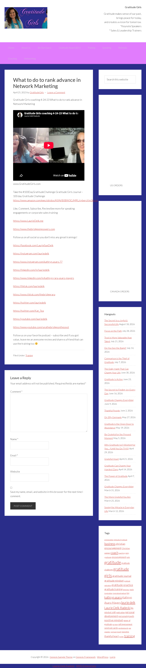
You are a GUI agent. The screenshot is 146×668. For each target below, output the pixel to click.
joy (128, 593)
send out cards (111, 628)
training (129, 636)
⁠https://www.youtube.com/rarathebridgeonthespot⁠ (41, 327)
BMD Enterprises (86, 665)
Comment (16, 391)
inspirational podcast (119, 593)
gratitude (112, 562)
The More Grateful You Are (117, 497)
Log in (112, 657)
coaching (122, 553)
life (132, 608)
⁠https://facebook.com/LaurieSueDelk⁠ (33, 245)
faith (128, 557)
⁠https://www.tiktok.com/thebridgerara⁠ (34, 294)
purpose (115, 624)
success (125, 631)
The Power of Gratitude (115, 476)
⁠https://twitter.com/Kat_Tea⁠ (28, 310)
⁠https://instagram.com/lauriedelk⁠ (31, 253)
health (132, 589)
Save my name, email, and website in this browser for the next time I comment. (46, 494)
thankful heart (111, 636)
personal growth (126, 616)
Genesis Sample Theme (61, 657)
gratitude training (113, 589)
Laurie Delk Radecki (117, 608)
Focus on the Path (113, 330)
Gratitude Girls (26, 18)
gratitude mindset (114, 580)
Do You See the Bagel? (115, 348)
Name (14, 439)
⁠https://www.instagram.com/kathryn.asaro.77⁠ (37, 261)
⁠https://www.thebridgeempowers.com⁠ (34, 229)
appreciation (109, 540)
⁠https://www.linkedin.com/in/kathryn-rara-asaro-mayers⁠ (43, 278)
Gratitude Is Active (113, 379)
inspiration (108, 593)
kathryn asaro (113, 597)
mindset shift (110, 612)
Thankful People (112, 410)
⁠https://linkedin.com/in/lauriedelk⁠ (31, 269)
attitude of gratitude (120, 540)
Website (15, 471)
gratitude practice (122, 585)
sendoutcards (123, 628)
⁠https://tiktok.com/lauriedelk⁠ (28, 286)
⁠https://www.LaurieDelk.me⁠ (28, 220)
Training (29, 355)
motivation (120, 612)
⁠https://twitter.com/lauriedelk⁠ (29, 302)
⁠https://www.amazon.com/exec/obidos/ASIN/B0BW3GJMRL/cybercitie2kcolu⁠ (55, 200)
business (109, 543)
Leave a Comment (56, 92)
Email (14, 455)
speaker (107, 632)
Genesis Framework (86, 657)
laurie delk (128, 602)
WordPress (102, 657)
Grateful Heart (111, 459)
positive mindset (113, 620)
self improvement (125, 624)
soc (130, 628)
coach (114, 552)
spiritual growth (116, 632)
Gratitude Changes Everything (118, 400)
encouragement (119, 557)
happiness (126, 589)
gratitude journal (121, 575)
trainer (121, 636)
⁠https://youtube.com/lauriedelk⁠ (30, 318)
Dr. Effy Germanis (113, 417)
